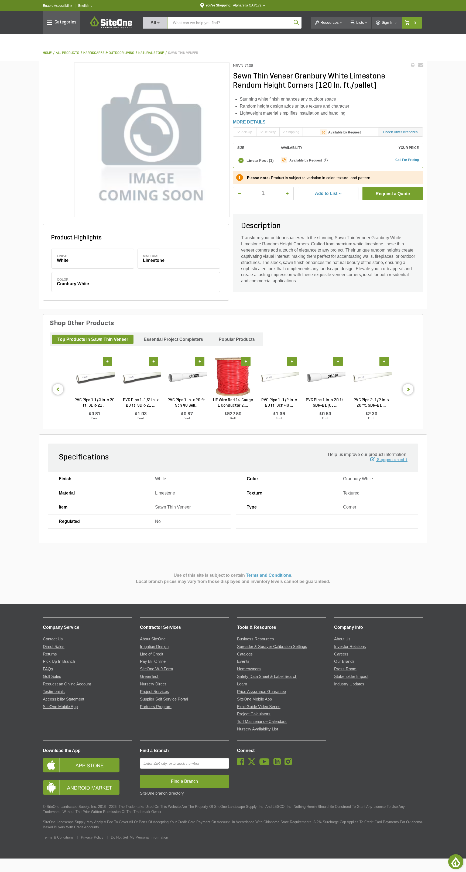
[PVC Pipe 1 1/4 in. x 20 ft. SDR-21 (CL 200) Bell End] (94, 377)
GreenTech (149, 676)
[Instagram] (289, 764)
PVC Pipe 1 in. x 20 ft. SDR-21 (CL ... (325, 403)
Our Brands (344, 661)
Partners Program (156, 707)
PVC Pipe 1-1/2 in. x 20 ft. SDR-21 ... (141, 403)
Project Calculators (253, 714)
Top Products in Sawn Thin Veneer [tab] (92, 339)
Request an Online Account (67, 684)
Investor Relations (350, 646)
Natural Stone (151, 53)
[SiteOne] (111, 27)
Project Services (154, 691)
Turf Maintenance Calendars (262, 721)
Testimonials (54, 691)
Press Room (345, 669)
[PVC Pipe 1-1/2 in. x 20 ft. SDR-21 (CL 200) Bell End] (140, 377)
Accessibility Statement (63, 699)
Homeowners (249, 669)
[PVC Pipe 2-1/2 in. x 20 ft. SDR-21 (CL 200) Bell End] (371, 377)
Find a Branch (154, 750)
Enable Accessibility (57, 6)
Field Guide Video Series (258, 707)
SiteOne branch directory (162, 793)
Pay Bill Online (153, 661)
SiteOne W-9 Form (156, 669)
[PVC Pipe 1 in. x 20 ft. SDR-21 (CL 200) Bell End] (325, 377)
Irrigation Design (154, 646)
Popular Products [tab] (237, 339)
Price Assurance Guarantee (261, 691)
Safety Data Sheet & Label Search (267, 676)
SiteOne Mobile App (60, 707)
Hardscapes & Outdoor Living (108, 53)
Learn (242, 684)
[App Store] (87, 765)
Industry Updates (349, 684)
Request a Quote (393, 193)
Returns (50, 654)
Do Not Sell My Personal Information (139, 837)
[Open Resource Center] (455, 861)
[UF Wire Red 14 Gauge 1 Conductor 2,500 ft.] (233, 377)
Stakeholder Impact (351, 676)
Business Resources (255, 639)
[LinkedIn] (278, 764)
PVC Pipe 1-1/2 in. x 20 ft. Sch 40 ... (279, 403)
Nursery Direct (153, 684)
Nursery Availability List (257, 729)
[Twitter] (253, 764)
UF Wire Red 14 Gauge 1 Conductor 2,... (233, 403)
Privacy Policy (92, 837)
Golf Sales (52, 676)
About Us (342, 639)
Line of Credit (151, 654)
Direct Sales (53, 646)
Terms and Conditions (268, 575)
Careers (341, 654)
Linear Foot (260, 160)
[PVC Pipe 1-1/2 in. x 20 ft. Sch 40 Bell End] (279, 377)
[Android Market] (87, 787)
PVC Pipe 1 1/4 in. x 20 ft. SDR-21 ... (94, 403)
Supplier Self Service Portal (164, 699)
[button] (85, 6)
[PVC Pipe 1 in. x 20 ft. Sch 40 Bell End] (186, 377)
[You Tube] (265, 764)
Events (243, 661)
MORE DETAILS (249, 122)
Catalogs (245, 654)
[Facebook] (242, 764)
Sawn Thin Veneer (183, 53)
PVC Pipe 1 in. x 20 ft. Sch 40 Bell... (186, 403)
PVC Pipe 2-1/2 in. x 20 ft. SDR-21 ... (371, 403)
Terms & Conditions (58, 837)
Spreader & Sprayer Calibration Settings (272, 646)
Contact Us (53, 639)
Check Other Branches (400, 132)
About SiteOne (153, 639)
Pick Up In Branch (59, 661)
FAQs (48, 669)
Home (47, 53)
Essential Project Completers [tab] (173, 339)
